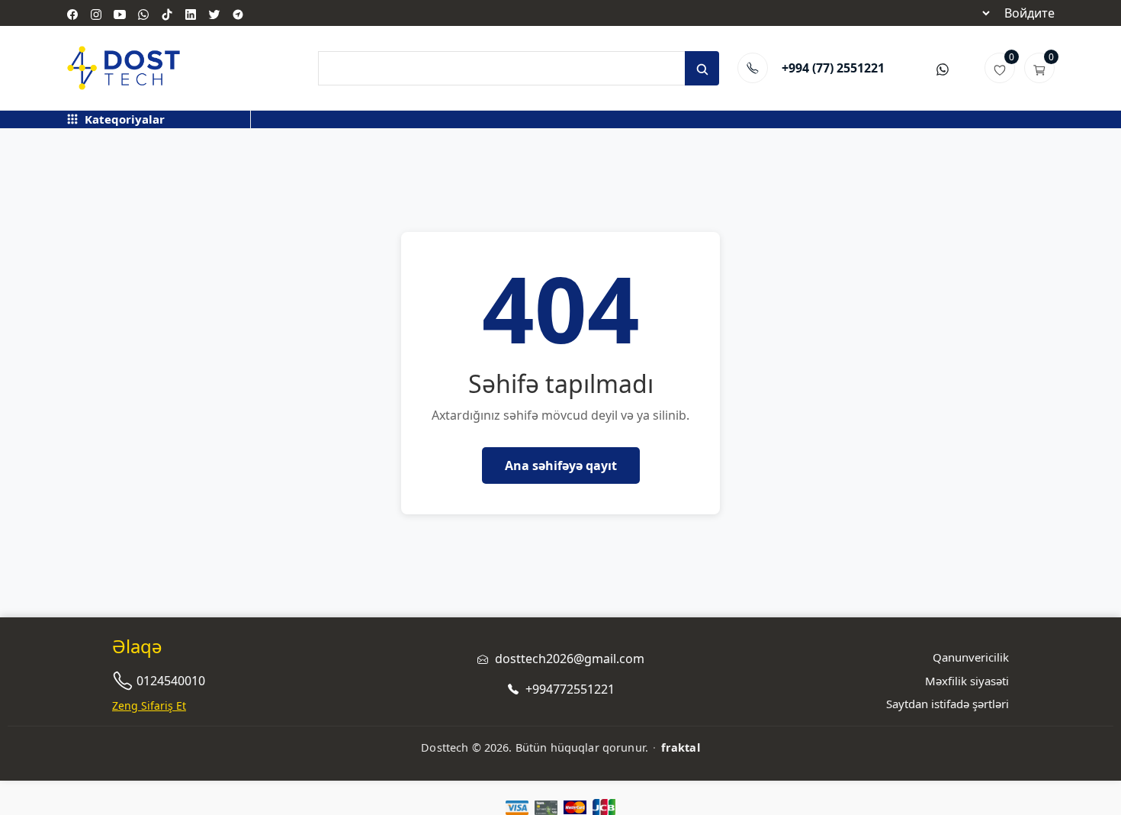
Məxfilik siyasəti (967, 680)
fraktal (680, 747)
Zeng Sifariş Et (149, 705)
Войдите (1029, 13)
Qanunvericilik (971, 657)
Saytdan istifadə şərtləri (947, 703)
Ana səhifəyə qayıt (561, 465)
